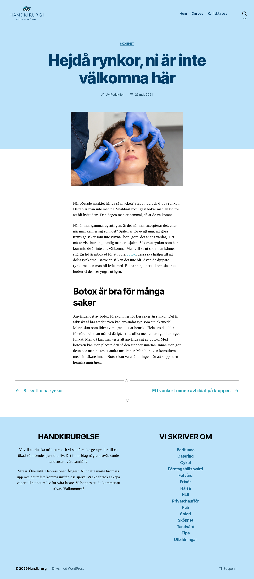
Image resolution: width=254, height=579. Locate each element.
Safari (185, 514)
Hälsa (185, 488)
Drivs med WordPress (68, 568)
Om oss (197, 13)
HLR (185, 494)
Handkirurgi (37, 568)
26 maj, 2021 (144, 94)
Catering (185, 456)
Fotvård (186, 475)
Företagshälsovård (185, 469)
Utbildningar (185, 539)
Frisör (185, 481)
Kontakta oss (217, 13)
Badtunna (185, 450)
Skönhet (127, 43)
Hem (183, 13)
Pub (185, 507)
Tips (185, 533)
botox (131, 254)
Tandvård (185, 526)
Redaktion (117, 94)
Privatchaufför (185, 501)
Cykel (185, 462)
